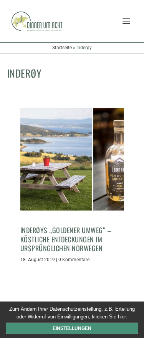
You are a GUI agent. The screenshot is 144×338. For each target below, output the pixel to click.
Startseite (62, 47)
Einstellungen (72, 328)
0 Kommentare (73, 259)
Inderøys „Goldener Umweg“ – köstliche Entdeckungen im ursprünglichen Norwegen (65, 239)
